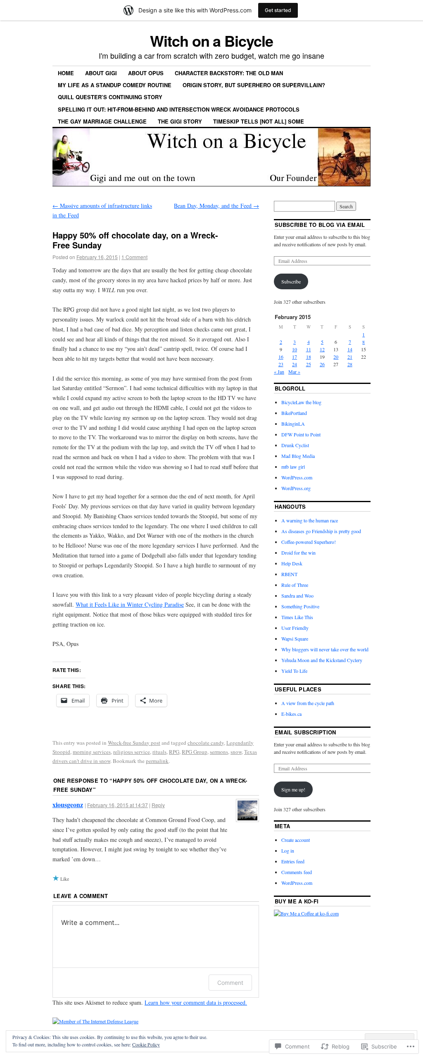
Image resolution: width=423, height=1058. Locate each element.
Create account (295, 839)
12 (322, 349)
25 (308, 364)
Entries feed (292, 861)
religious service (131, 751)
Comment (230, 982)
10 (294, 349)
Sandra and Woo (297, 595)
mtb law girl (293, 466)
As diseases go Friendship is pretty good (321, 531)
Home (66, 73)
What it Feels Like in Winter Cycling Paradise (130, 604)
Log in (287, 850)
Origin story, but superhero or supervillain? (254, 85)
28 (349, 364)
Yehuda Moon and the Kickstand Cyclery (321, 660)
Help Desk (291, 563)
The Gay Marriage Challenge (102, 121)
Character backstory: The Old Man (229, 73)
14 (349, 349)
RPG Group (194, 751)
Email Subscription (305, 732)
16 (280, 356)
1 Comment (134, 256)
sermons (219, 751)
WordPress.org (296, 488)
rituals (159, 751)
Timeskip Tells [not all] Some (258, 121)
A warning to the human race (309, 520)
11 (308, 349)
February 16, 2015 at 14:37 (117, 804)
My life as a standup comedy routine (114, 85)
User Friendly (295, 627)
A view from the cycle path (307, 703)
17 (294, 356)
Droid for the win (298, 552)
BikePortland (294, 413)
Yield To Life (294, 670)
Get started (278, 10)
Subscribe (291, 281)
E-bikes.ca (291, 713)
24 (294, 364)
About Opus (146, 73)
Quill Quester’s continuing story (110, 97)
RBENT (289, 574)
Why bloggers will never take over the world (324, 649)
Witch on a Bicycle (211, 40)
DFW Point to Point (301, 434)
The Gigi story (180, 121)
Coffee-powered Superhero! (308, 542)
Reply (158, 804)
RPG (174, 751)
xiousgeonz (67, 804)
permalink (157, 761)
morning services (92, 751)
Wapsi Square (294, 638)
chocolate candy (206, 742)
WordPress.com (296, 477)
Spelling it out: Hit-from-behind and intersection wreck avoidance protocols (178, 109)
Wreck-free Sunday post (134, 742)
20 (335, 356)
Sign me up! (293, 789)
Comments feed (296, 872)
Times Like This (297, 617)
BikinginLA (293, 423)
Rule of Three (294, 584)
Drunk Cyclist (295, 445)
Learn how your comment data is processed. (196, 1002)
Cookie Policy (146, 1044)
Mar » (294, 371)
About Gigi (101, 73)
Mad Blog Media (298, 456)
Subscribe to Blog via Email (320, 225)
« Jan (279, 371)
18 (308, 356)
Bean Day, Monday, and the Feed (216, 206)
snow (236, 751)
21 (349, 356)
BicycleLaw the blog (301, 402)
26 (322, 364)
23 (280, 364)
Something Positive (300, 606)
